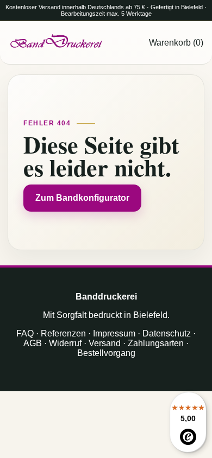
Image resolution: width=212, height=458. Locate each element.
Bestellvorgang (106, 353)
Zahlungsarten (156, 343)
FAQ (25, 333)
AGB (32, 343)
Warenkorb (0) (176, 42)
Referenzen (63, 333)
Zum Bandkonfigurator (82, 197)
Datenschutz (166, 333)
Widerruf (65, 343)
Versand (105, 343)
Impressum (114, 333)
